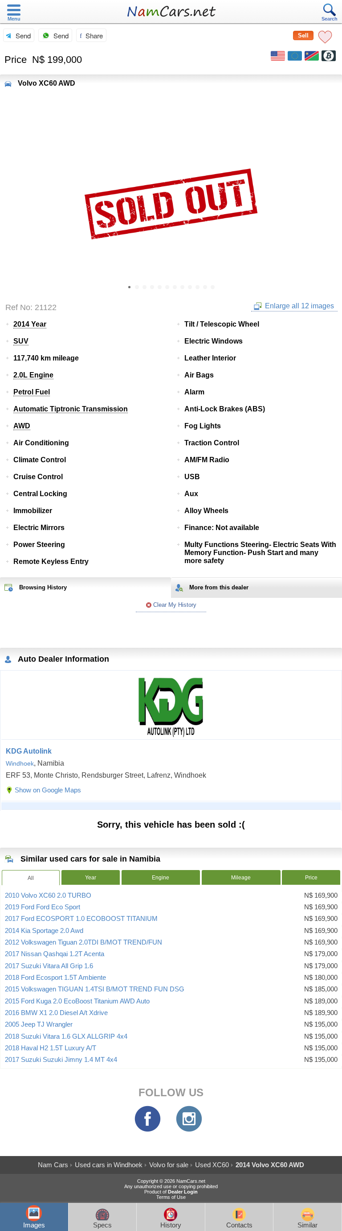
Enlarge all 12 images (298, 306)
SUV (20, 341)
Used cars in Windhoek (108, 1165)
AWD (21, 426)
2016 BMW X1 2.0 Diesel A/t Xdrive (56, 1012)
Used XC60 (212, 1165)
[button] (330, 204)
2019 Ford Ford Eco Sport (42, 907)
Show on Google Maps (48, 790)
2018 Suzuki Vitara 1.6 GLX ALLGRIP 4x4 (66, 1036)
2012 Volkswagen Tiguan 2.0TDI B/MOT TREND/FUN (83, 942)
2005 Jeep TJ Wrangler (39, 1024)
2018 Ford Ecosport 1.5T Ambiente (55, 977)
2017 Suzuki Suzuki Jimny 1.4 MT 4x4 (61, 1059)
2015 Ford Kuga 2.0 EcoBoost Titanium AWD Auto (77, 1001)
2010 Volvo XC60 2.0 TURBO (48, 895)
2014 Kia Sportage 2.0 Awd (44, 930)
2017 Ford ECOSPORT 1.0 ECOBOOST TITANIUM (81, 918)
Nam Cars (53, 1165)
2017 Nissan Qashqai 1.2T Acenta (54, 953)
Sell (303, 35)
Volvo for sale (168, 1165)
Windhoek (20, 763)
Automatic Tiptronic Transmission (70, 409)
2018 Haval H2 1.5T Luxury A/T (50, 1048)
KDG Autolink (29, 751)
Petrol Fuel (31, 392)
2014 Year (29, 324)
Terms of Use (171, 1197)
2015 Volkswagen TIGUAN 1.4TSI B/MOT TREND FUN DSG (94, 989)
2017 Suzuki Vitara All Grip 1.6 (49, 966)
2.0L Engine (33, 375)
